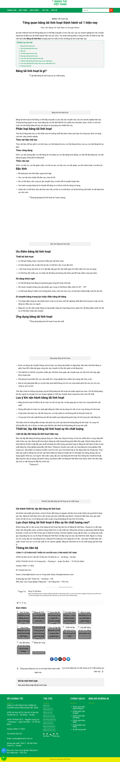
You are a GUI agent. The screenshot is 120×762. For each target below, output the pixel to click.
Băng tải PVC (48, 709)
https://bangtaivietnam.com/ (62, 574)
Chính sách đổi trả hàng (79, 717)
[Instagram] (22, 603)
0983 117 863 (28, 566)
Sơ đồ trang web (79, 729)
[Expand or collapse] (102, 42)
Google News (73, 28)
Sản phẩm (34, 10)
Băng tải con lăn (49, 716)
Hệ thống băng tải (49, 719)
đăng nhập (29, 685)
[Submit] (111, 10)
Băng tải (46, 706)
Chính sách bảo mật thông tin (79, 708)
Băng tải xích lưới (49, 730)
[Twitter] (17, 603)
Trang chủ (11, 10)
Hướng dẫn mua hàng (79, 726)
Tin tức (45, 10)
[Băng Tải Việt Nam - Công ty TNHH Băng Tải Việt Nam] (60, 4)
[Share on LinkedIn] (68, 659)
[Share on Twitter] (56, 659)
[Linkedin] (25, 603)
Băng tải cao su (60, 19)
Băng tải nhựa (48, 723)
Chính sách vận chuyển (79, 712)
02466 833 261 (25, 570)
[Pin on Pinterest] (64, 659)
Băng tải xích (48, 713)
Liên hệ (54, 10)
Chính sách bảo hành (79, 721)
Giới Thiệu (23, 10)
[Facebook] (20, 603)
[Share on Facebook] (52, 659)
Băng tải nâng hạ (49, 726)
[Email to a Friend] (60, 659)
